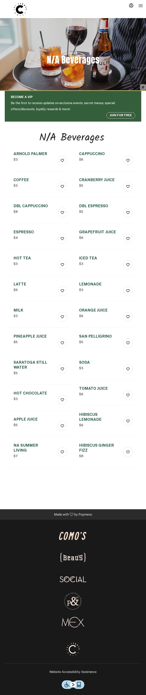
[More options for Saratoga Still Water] (62, 369)
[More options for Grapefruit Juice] (128, 238)
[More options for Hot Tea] (62, 264)
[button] (40, 161)
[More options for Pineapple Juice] (62, 343)
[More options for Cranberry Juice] (128, 186)
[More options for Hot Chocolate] (62, 399)
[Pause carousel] (143, 87)
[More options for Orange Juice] (128, 316)
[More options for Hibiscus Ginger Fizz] (128, 452)
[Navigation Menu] (140, 5)
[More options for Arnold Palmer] (62, 160)
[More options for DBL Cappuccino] (62, 212)
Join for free (121, 115)
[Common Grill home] (20, 9)
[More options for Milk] (62, 316)
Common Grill (73, 649)
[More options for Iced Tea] (128, 264)
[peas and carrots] (73, 601)
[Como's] (73, 536)
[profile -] (131, 5)
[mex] (73, 622)
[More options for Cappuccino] (128, 160)
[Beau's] (73, 557)
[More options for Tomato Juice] (128, 395)
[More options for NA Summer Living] (62, 452)
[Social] (73, 579)
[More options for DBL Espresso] (128, 212)
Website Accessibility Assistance (73, 672)
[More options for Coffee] (62, 186)
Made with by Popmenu (47, 514)
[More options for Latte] (62, 290)
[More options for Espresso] (62, 238)
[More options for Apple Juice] (62, 425)
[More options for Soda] (128, 369)
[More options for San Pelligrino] (128, 343)
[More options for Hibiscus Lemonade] (128, 421)
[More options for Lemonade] (128, 290)
